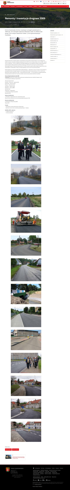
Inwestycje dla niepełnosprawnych (55, 54)
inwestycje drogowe (8, 449)
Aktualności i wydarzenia (44, 470)
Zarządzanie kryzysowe (53, 38)
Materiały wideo (52, 44)
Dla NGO (25, 6)
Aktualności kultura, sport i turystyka (54, 470)
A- (24, 22)
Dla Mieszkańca (6, 6)
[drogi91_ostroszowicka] (26, 340)
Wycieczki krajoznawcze (53, 50)
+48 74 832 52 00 (54, 3)
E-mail (60, 3)
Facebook (35, 480)
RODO (49, 1)
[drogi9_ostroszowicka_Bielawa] (26, 317)
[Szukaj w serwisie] (68, 6)
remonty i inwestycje (15, 449)
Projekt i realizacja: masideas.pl (37, 486)
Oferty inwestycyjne (53, 52)
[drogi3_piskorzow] (26, 174)
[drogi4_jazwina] (26, 197)
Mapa (65, 3)
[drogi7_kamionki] (26, 269)
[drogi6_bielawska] (26, 245)
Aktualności (45, 6)
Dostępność (45, 1)
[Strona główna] (2, 6)
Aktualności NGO (52, 42)
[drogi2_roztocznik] (26, 149)
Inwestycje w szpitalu (53, 56)
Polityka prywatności (38, 484)
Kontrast (60, 1)
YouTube (40, 480)
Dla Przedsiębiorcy (19, 6)
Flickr (44, 480)
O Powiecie (35, 6)
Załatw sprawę (47, 3)
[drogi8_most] (26, 294)
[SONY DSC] (26, 363)
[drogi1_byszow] (26, 125)
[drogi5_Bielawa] (26, 221)
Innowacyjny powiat (53, 58)
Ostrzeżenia (52, 60)
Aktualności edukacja (53, 40)
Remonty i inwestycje (53, 46)
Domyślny (65, 1)
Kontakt (40, 6)
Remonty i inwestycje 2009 (11, 14)
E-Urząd (38, 1)
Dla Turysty (13, 6)
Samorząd (30, 6)
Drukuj (33, 22)
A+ (29, 22)
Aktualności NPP (52, 48)
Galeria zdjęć (47, 471)
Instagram (49, 480)
